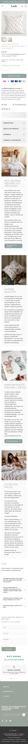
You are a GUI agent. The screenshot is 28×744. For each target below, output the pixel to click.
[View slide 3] (15, 678)
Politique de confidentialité (8, 739)
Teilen (5, 104)
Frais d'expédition (15, 54)
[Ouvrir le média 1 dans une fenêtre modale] (23, 13)
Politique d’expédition (6, 741)
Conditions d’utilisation (20, 739)
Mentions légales (16, 741)
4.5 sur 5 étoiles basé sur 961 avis (14, 659)
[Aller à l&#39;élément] (3, 39)
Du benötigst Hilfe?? (21, 104)
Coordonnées (23, 741)
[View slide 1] (11, 678)
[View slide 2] (13, 678)
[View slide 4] (17, 678)
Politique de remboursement (14, 737)
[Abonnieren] (23, 714)
